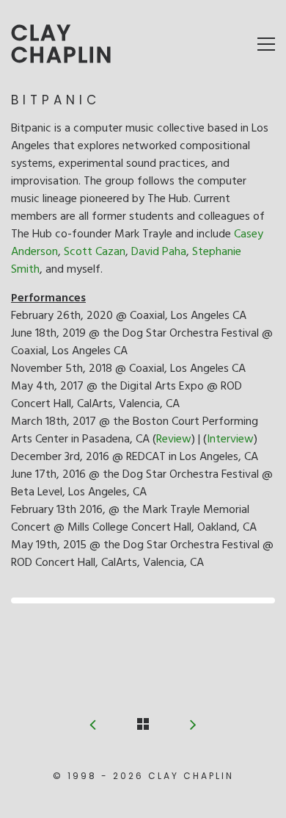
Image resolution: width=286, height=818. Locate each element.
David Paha (158, 252)
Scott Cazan (94, 252)
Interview (230, 439)
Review (173, 439)
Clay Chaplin (62, 44)
